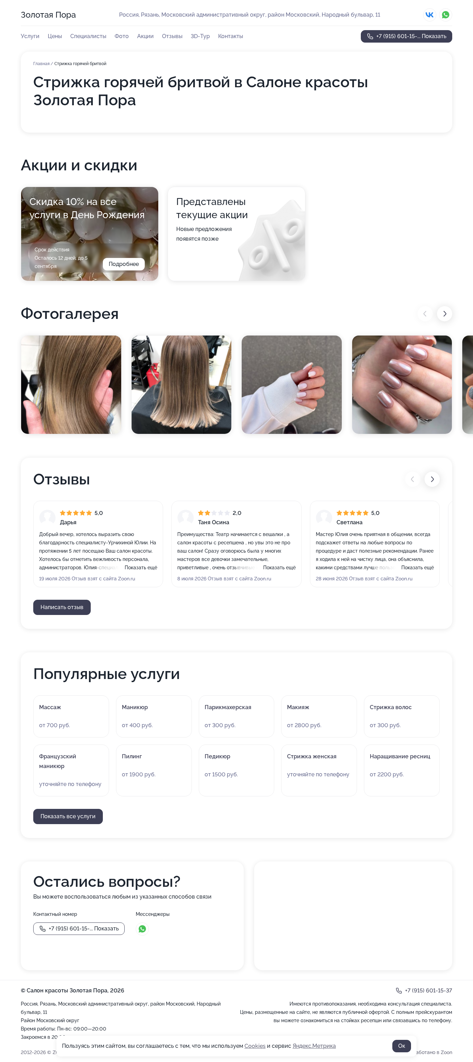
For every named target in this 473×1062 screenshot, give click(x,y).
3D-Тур (200, 36)
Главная (42, 63)
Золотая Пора (48, 15)
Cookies (255, 1046)
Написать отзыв (62, 607)
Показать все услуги (68, 816)
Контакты (230, 36)
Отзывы (172, 36)
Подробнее (124, 264)
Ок (401, 1046)
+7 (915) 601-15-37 (428, 990)
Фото (122, 36)
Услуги (30, 36)
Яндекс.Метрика (314, 1046)
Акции (145, 36)
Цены (55, 36)
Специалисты (88, 36)
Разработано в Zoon (428, 1052)
